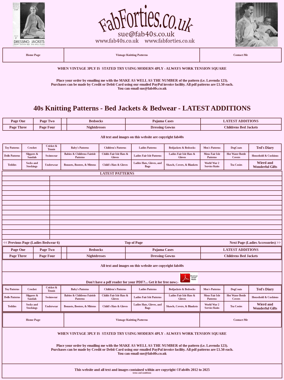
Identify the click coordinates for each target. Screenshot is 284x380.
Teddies (12, 164)
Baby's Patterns (80, 147)
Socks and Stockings (32, 164)
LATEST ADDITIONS (240, 121)
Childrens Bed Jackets (241, 127)
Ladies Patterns (148, 147)
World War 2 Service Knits (212, 164)
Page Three (18, 127)
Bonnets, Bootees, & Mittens (80, 164)
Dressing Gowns (163, 127)
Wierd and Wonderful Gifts (265, 165)
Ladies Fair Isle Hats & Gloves (182, 155)
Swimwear (51, 155)
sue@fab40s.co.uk (153, 88)
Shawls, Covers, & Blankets (182, 164)
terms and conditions (142, 373)
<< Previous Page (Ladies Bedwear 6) (31, 242)
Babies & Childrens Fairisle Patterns (80, 155)
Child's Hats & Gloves (115, 164)
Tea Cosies (236, 164)
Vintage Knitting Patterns (132, 55)
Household (258, 155)
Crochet (32, 147)
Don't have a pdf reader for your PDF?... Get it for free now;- (132, 282)
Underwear (51, 164)
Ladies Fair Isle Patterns (148, 155)
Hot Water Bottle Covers (236, 155)
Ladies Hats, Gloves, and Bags (148, 164)
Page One (18, 121)
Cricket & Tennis (51, 147)
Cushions (272, 155)
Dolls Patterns (12, 155)
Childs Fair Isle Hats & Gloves (115, 155)
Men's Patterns (212, 147)
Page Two (47, 121)
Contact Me (240, 55)
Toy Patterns (12, 147)
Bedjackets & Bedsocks (182, 147)
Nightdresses (96, 127)
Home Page (33, 55)
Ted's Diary (265, 148)
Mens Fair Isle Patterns (212, 155)
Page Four (47, 127)
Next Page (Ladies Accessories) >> (255, 242)
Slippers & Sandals (32, 155)
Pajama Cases (163, 121)
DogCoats (236, 147)
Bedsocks (96, 121)
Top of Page (134, 242)
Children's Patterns (115, 147)
